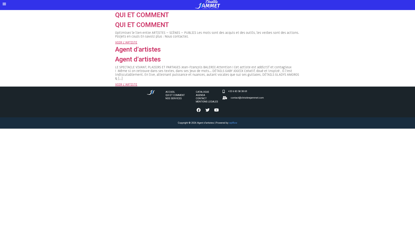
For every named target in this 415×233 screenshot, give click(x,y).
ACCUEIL (170, 91)
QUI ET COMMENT (142, 15)
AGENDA (200, 95)
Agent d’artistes (138, 49)
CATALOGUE (202, 91)
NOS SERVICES (174, 98)
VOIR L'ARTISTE (126, 42)
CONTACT (201, 98)
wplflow (233, 122)
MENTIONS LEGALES (207, 101)
